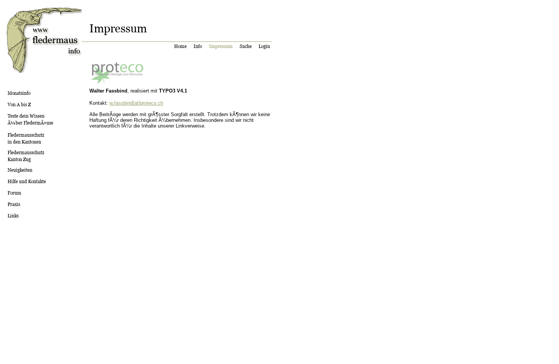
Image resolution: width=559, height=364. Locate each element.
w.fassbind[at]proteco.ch (136, 103)
